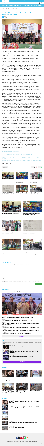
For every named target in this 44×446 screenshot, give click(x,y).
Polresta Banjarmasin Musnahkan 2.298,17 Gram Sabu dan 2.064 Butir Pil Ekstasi (16, 333)
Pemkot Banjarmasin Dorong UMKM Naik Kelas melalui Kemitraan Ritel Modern (21, 391)
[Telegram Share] (39, 167)
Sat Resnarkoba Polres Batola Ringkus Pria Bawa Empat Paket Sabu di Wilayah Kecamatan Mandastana (20, 330)
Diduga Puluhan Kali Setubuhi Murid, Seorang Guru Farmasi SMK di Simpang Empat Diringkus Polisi (8, 379)
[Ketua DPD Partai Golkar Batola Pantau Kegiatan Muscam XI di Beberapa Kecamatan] (22, 175)
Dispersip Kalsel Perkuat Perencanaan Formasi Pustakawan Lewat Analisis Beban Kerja (36, 379)
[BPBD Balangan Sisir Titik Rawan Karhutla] (36, 386)
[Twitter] (19, 438)
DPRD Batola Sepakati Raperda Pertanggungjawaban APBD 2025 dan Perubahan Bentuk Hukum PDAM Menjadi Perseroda (20, 158)
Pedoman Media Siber (33, 441)
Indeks (12, 441)
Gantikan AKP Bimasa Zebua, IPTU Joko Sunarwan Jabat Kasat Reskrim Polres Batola (17, 154)
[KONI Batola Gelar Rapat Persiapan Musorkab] (8, 175)
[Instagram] (23, 438)
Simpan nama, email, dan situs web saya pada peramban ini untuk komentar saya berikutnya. (21, 281)
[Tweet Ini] (34, 167)
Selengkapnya (21, 336)
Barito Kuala (4, 10)
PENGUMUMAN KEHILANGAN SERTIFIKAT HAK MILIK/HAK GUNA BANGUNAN (17, 156)
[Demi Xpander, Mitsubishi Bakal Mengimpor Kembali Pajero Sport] (6, 357)
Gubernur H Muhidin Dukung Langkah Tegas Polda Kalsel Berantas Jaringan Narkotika (17, 317)
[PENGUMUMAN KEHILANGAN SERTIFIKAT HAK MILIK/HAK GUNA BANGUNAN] (8, 188)
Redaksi (8, 441)
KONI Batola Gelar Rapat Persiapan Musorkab (10, 151)
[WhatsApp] (25, 438)
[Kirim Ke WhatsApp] (41, 167)
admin (5, 16)
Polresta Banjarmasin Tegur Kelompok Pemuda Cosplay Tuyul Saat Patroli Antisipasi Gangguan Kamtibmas (21, 327)
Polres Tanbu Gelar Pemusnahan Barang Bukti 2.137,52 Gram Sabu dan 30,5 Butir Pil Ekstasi (18, 320)
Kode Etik (16, 441)
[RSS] (27, 438)
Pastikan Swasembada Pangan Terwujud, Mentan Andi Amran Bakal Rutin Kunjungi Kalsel (24, 347)
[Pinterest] (21, 438)
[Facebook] (17, 438)
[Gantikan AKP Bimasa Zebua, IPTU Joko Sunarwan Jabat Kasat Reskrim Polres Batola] (36, 175)
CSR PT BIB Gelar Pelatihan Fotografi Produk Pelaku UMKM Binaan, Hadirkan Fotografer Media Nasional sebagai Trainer (8, 391)
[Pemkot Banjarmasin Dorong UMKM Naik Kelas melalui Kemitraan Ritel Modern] (22, 386)
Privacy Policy (21, 441)
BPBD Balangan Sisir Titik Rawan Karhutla (36, 391)
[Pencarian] (41, 3)
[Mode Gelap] (39, 3)
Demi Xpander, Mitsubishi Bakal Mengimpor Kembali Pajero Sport (21, 356)
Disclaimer (26, 441)
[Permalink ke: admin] (3, 16)
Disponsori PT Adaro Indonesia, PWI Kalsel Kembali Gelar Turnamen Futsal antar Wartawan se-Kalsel (23, 352)
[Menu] (3, 3)
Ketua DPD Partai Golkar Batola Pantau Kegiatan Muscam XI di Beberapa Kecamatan (17, 152)
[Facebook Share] (32, 167)
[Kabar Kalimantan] (8, 3)
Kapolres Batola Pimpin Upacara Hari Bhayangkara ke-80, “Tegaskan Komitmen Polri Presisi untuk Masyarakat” (22, 160)
